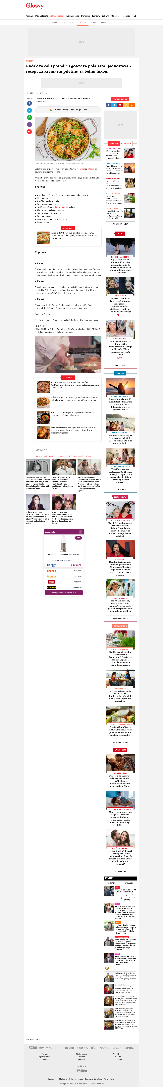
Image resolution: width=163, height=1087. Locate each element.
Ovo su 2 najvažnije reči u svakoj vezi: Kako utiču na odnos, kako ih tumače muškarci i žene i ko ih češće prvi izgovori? (120, 857)
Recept (88, 456)
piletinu (91, 169)
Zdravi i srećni (57, 16)
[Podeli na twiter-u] (29, 110)
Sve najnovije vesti (120, 224)
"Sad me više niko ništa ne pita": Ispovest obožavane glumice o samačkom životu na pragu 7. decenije (114, 184)
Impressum (52, 1079)
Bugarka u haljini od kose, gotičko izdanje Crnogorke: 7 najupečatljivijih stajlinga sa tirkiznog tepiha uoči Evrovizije (120, 305)
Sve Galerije (120, 366)
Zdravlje (55, 22)
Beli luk (61, 456)
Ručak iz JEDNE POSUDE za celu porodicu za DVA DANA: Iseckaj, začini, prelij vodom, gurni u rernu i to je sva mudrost (74, 235)
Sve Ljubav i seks (120, 871)
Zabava (105, 16)
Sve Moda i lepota (120, 618)
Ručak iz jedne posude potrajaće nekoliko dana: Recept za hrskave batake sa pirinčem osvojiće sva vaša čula (75, 398)
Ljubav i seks (72, 16)
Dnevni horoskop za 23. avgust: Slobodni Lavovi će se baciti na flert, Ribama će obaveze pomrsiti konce (114, 169)
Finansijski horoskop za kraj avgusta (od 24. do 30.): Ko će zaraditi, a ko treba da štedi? (120, 439)
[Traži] (135, 15)
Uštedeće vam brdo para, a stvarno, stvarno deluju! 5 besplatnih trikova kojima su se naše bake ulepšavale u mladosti (113, 154)
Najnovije (111, 883)
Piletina (52, 456)
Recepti (83, 22)
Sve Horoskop (120, 490)
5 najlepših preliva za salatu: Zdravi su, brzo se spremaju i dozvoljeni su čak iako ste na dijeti (120, 731)
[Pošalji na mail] (29, 131)
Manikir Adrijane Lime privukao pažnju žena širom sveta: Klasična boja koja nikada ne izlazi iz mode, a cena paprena (120, 568)
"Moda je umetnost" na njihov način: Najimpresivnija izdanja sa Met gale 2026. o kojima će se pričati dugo (120, 348)
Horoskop (125, 16)
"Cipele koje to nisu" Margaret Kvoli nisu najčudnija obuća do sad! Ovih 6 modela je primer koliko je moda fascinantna (120, 266)
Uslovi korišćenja (76, 1079)
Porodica (85, 16)
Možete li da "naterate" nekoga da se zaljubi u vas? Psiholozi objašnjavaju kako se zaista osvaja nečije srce (120, 780)
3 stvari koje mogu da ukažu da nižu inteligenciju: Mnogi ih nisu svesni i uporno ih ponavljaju (114, 214)
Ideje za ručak (41, 456)
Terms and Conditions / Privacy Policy (100, 1079)
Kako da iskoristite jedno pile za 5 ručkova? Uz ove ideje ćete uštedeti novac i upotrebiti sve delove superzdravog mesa (73, 430)
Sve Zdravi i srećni (120, 742)
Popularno (128, 883)
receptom (81, 169)
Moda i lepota (41, 16)
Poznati (29, 16)
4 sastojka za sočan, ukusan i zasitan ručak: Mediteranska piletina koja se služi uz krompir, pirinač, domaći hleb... (75, 385)
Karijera (96, 16)
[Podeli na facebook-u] (29, 103)
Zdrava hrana (69, 22)
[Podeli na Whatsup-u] (29, 117)
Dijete (93, 22)
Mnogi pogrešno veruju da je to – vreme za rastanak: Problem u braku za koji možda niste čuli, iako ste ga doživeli (120, 818)
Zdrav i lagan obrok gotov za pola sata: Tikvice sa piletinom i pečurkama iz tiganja (72, 413)
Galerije (115, 16)
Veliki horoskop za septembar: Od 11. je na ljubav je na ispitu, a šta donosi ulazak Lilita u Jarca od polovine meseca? (120, 475)
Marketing (63, 1079)
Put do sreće (106, 22)
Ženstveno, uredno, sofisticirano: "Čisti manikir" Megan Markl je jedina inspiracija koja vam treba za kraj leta (120, 605)
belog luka (60, 207)
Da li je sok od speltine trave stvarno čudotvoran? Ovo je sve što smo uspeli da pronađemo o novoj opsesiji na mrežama (114, 199)
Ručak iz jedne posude (74, 456)
